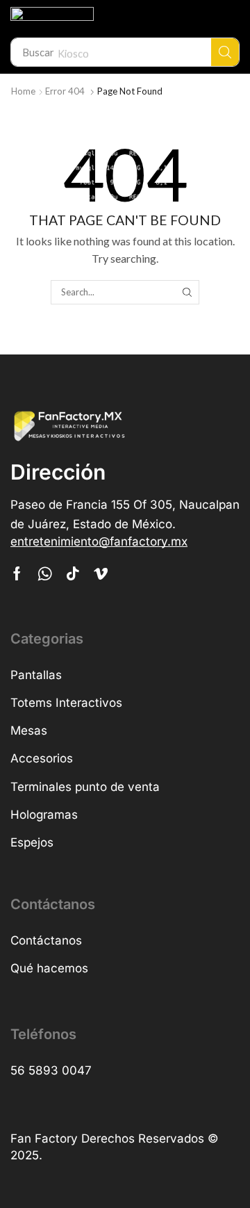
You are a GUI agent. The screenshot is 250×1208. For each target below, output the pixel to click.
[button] (99, 542)
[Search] (225, 52)
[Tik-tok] (73, 573)
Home (23, 91)
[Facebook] (17, 573)
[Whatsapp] (45, 573)
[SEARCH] (187, 292)
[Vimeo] (101, 573)
